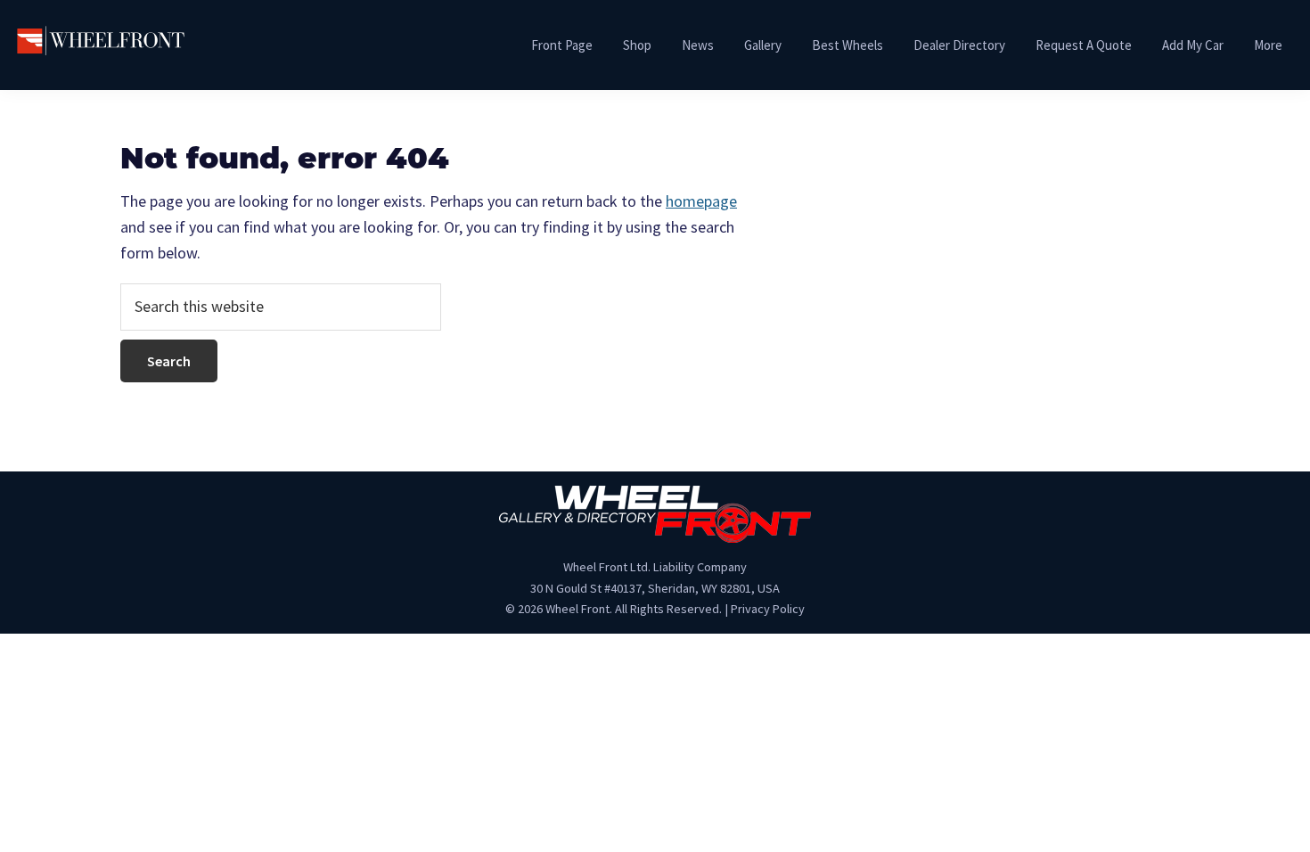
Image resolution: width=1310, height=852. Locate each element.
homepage (701, 201)
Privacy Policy (768, 609)
